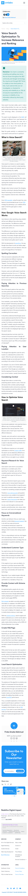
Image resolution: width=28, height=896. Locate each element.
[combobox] (14, 23)
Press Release (18, 851)
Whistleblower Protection (18, 855)
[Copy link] (11, 784)
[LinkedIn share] (2, 784)
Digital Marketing (5, 845)
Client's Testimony (5, 871)
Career (16, 848)
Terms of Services (19, 874)
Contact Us (18, 845)
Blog (7, 28)
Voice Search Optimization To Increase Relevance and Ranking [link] (15, 28)
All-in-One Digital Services (7, 842)
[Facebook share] (8, 784)
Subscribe (20, 771)
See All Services (5, 855)
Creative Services (5, 848)
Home (3, 28)
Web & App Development (7, 851)
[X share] (5, 784)
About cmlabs (18, 842)
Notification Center (5, 868)
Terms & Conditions (20, 868)
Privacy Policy (18, 871)
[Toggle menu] (24, 3)
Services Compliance (20, 859)
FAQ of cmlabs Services (6, 874)
